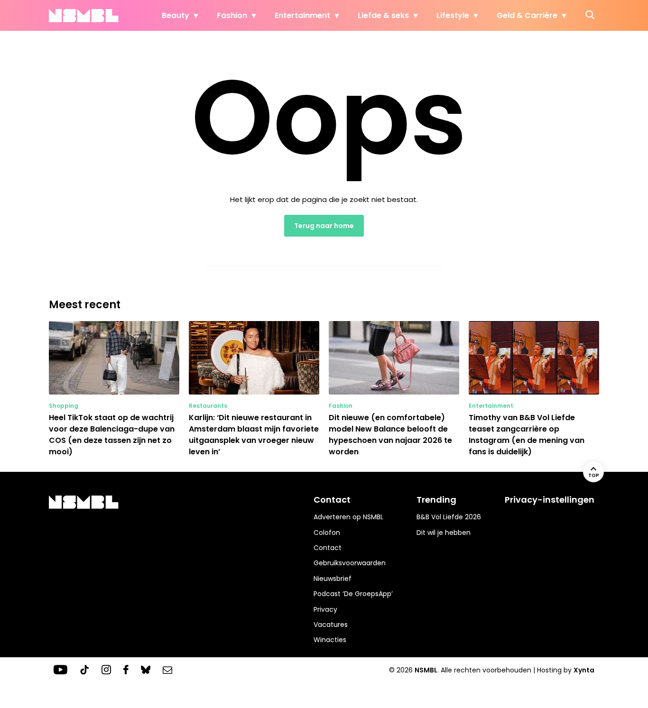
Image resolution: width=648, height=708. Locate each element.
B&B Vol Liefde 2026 (449, 517)
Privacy (325, 609)
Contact (328, 547)
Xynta (584, 670)
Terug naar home (324, 225)
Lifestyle (452, 15)
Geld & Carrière (527, 15)
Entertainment (302, 15)
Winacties (330, 639)
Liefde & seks (383, 15)
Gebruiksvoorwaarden (350, 563)
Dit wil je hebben (444, 532)
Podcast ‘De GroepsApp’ (353, 593)
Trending (436, 500)
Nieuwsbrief (333, 578)
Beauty (175, 15)
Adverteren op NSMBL (348, 517)
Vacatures (331, 624)
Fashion (232, 15)
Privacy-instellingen (549, 500)
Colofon (327, 532)
